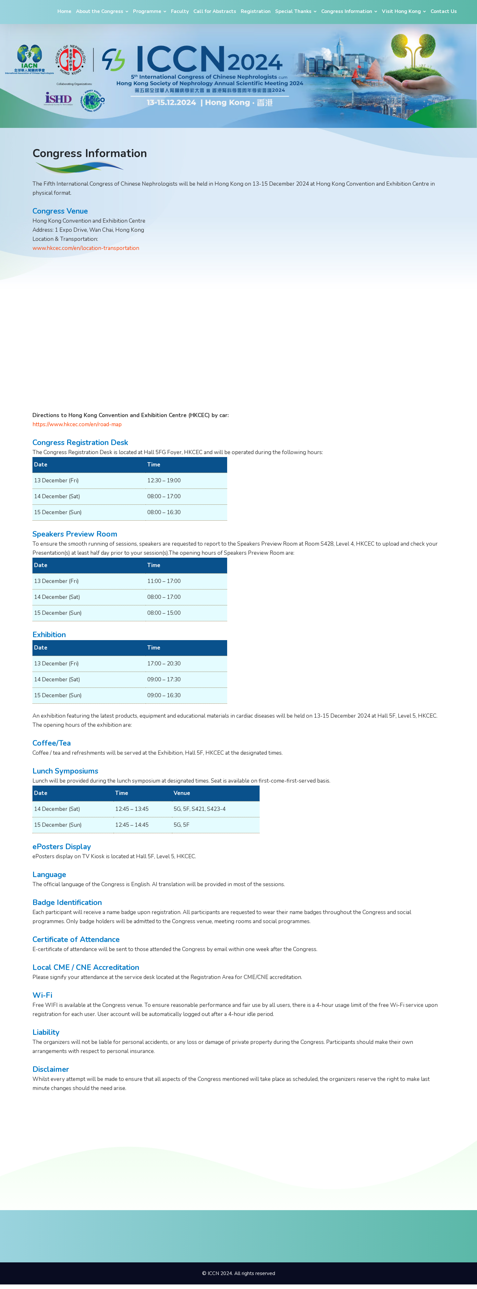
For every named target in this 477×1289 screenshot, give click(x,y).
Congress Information (347, 11)
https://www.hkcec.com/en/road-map (77, 424)
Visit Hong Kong (402, 11)
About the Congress (100, 11)
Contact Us (444, 11)
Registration (256, 11)
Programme (148, 11)
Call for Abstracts (214, 11)
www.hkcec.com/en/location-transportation (85, 248)
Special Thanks (294, 11)
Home (64, 11)
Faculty (180, 11)
